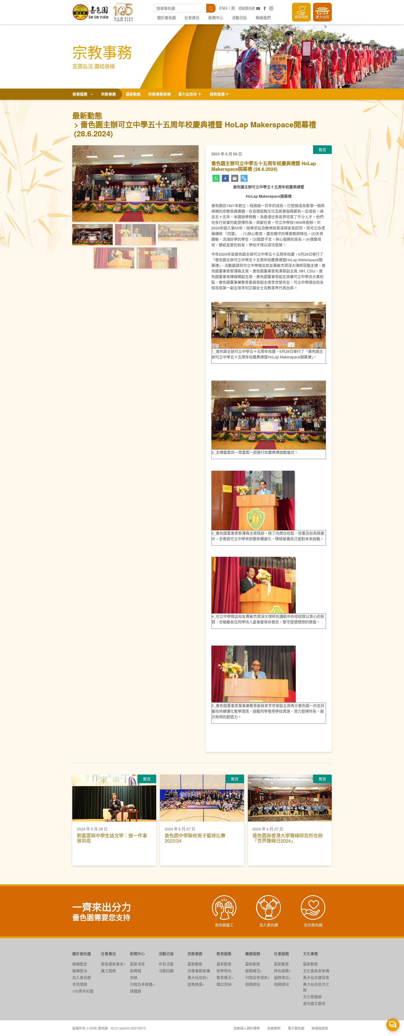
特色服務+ (282, 970)
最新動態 (133, 94)
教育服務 (223, 953)
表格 (133, 977)
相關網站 (252, 984)
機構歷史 (79, 964)
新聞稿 (135, 970)
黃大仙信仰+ (198, 977)
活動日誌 (239, 17)
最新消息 (137, 964)
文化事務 (310, 953)
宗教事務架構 (159, 94)
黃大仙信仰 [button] (187, 94)
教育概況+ (225, 977)
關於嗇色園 (166, 17)
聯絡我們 (263, 17)
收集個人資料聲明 (247, 1028)
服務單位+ (282, 977)
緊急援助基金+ (113, 964)
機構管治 (79, 970)
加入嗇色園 (81, 977)
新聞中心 (215, 17)
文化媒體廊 (312, 996)
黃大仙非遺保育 (316, 977)
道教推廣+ (196, 984)
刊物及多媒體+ (142, 984)
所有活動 (166, 964)
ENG (223, 8)
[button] (81, 187)
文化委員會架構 (316, 970)
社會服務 (281, 953)
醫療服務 (252, 953)
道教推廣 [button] (217, 94)
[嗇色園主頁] (90, 10)
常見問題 (79, 984)
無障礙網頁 (320, 1028)
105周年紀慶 (83, 991)
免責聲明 (273, 1028)
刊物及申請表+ (257, 977)
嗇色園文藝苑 (314, 1003)
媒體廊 (135, 991)
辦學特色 (223, 970)
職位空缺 (223, 984)
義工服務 (108, 970)
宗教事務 (195, 953)
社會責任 (191, 17)
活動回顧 (166, 970)
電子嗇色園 (296, 1028)
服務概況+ (253, 970)
